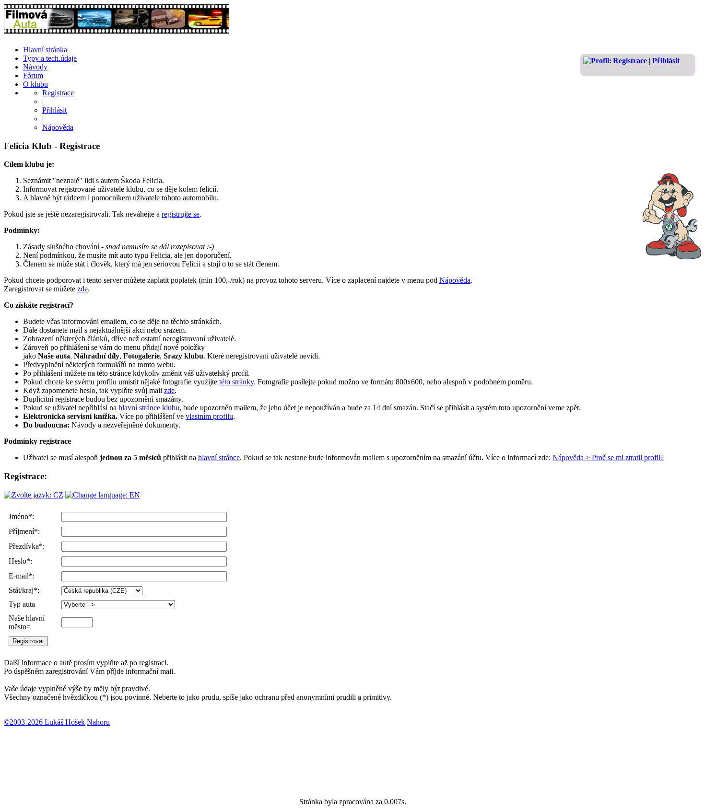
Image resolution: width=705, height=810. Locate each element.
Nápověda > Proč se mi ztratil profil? (608, 457)
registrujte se (181, 214)
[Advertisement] (178, 756)
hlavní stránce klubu (148, 408)
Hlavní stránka (45, 50)
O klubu (35, 84)
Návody (35, 67)
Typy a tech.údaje (50, 58)
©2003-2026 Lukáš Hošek (44, 722)
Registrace (630, 61)
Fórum (33, 75)
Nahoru (98, 722)
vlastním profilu (209, 416)
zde (82, 289)
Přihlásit (666, 61)
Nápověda (57, 127)
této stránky (236, 382)
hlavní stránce (219, 457)
